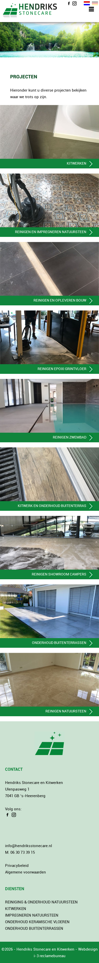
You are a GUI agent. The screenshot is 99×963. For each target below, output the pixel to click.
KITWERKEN (15, 908)
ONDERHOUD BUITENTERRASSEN (34, 928)
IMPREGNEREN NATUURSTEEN (31, 915)
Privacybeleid (17, 865)
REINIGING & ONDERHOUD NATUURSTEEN (41, 901)
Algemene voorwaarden (25, 871)
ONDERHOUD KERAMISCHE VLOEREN (37, 921)
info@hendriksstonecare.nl (28, 845)
